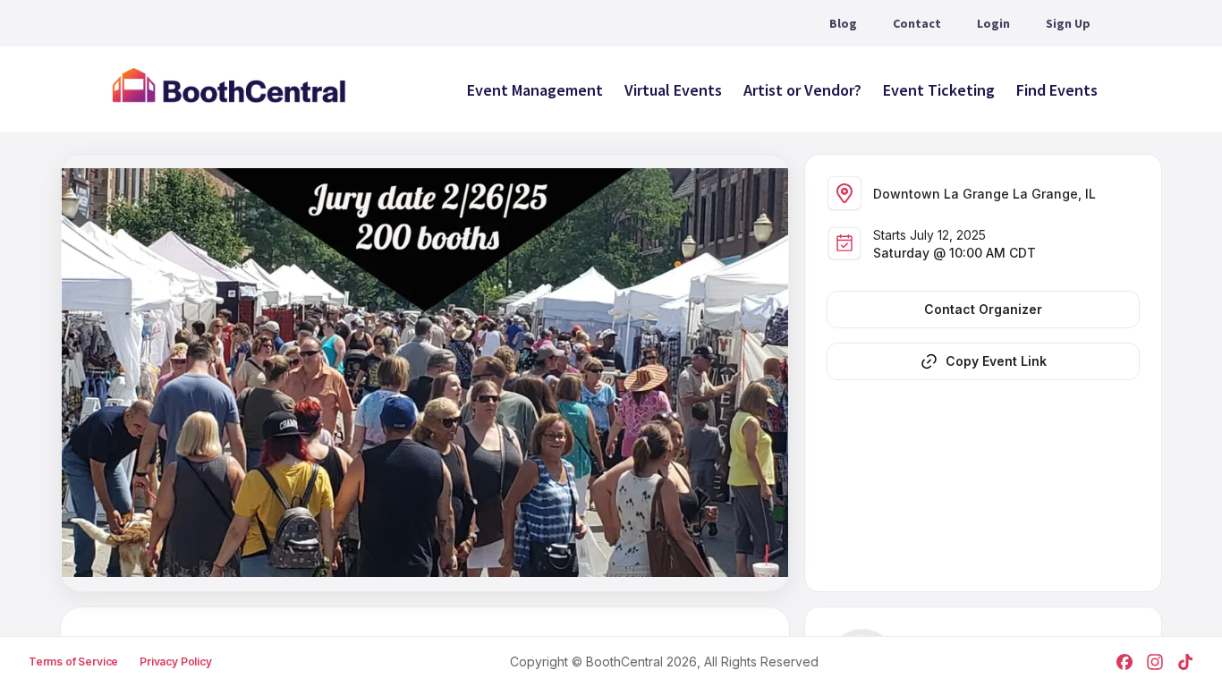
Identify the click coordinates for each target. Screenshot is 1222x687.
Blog (843, 23)
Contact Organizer (983, 309)
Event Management (535, 90)
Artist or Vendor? (802, 90)
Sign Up (1068, 23)
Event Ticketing (939, 90)
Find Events (1057, 90)
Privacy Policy (176, 661)
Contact (917, 23)
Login (993, 23)
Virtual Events (673, 90)
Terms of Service (73, 661)
